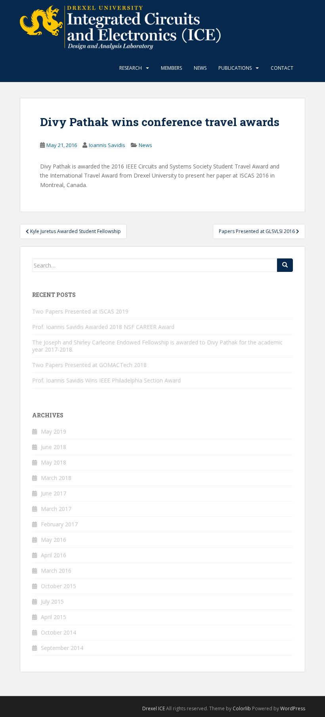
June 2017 (53, 493)
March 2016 (56, 570)
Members (171, 68)
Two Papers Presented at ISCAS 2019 (80, 311)
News (200, 68)
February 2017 (59, 524)
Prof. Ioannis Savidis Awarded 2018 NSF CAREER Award (103, 327)
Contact (282, 68)
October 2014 (58, 632)
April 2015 (53, 617)
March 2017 (56, 508)
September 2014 (62, 648)
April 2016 (53, 555)
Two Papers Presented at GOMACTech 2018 (89, 365)
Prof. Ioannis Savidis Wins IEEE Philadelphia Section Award (106, 380)
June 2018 (53, 447)
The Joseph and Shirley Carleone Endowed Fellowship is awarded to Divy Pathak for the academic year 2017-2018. (157, 345)
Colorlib (242, 708)
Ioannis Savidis (107, 145)
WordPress (292, 708)
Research (130, 68)
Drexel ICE (153, 708)
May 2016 (53, 539)
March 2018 (56, 478)
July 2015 (52, 601)
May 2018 (53, 462)
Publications (235, 68)
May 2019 (53, 431)
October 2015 (58, 586)
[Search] (285, 265)
